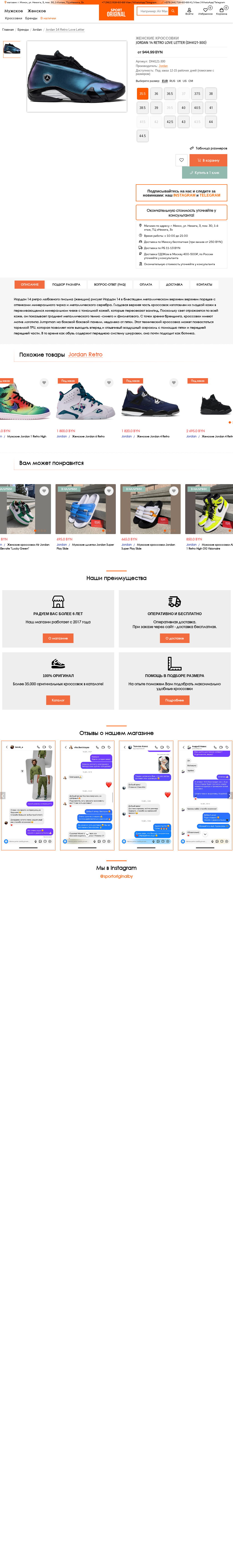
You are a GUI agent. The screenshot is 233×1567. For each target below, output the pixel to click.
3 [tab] (186, 422)
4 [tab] (189, 422)
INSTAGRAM (184, 195)
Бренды (31, 18)
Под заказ (17, 381)
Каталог (58, 700)
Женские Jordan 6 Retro (38, 436)
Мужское (14, 10)
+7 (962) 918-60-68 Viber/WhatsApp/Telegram (129, 2)
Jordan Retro (85, 354)
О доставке (175, 638)
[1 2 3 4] (165, 401)
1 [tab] (179, 422)
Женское (37, 10)
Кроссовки (13, 18)
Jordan (163, 66)
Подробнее (174, 700)
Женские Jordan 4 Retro (103, 436)
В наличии (48, 18)
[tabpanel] (165, 401)
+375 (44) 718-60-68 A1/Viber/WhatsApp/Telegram (194, 2)
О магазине (58, 638)
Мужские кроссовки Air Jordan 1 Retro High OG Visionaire (165, 546)
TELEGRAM (210, 195)
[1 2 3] (35, 509)
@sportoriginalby (116, 876)
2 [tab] (183, 422)
